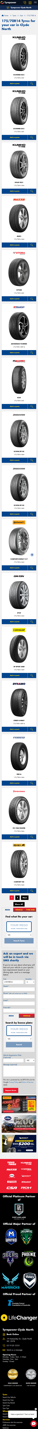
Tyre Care (6, 1405)
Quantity (28, 979)
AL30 (19, 398)
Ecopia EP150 (19, 451)
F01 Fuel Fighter (19, 828)
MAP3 (19, 236)
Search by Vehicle (9, 1397)
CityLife (19, 290)
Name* (6, 986)
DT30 (19, 613)
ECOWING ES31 (19, 75)
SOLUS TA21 (19, 182)
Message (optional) (10, 1064)
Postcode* (7, 1007)
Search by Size (8, 1400)
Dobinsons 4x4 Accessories (12, 1422)
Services (6, 1419)
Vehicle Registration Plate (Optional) (12, 1056)
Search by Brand (9, 1403)
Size (4, 979)
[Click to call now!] (25, 2)
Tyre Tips (6, 1408)
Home (6, 15)
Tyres (5, 1394)
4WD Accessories (9, 1425)
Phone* (15, 993)
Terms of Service (27, 1082)
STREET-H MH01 (19, 720)
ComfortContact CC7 (19, 559)
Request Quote (10, 1090)
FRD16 (19, 774)
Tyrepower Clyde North (20, 7)
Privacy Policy (13, 1082)
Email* (5, 1000)
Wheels (6, 1411)
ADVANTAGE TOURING (19, 344)
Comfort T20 (19, 882)
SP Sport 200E (19, 667)
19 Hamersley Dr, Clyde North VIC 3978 (19, 1340)
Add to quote (14, 83)
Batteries (6, 1428)
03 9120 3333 (13, 1345)
